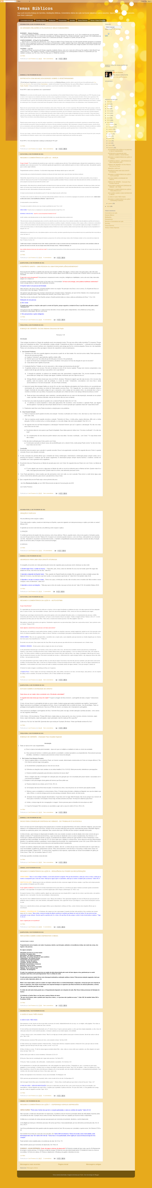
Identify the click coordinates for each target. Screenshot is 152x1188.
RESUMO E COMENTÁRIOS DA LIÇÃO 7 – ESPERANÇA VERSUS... (119, 200)
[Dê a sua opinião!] (61, 59)
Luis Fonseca (119, 72)
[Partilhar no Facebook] (64, 59)
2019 (108, 104)
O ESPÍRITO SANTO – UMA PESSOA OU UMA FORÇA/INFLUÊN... (119, 161)
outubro (110, 129)
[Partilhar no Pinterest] (66, 59)
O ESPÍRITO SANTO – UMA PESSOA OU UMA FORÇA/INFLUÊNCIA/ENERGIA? (49, 266)
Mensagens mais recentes (30, 1164)
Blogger (97, 1175)
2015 (108, 113)
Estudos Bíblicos (41, 20)
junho (110, 138)
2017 (108, 108)
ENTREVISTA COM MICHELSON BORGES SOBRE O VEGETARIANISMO (46, 78)
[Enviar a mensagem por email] (59, 59)
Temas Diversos (82, 20)
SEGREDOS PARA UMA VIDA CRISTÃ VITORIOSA (38, 559)
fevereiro (111, 147)
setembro (111, 131)
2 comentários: (47, 927)
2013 (108, 118)
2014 (108, 115)
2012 (108, 120)
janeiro (110, 203)
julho (109, 136)
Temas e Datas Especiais (97, 20)
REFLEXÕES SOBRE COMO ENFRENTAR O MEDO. (39, 936)
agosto (110, 134)
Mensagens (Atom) (32, 1168)
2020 (108, 101)
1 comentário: (47, 591)
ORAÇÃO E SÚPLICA (28, 513)
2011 (108, 122)
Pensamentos (63, 20)
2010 (108, 206)
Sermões (72, 20)
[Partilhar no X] (63, 59)
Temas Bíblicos (35, 8)
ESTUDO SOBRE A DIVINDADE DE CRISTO (36, 689)
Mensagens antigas (93, 1164)
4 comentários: (47, 257)
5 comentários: (47, 1095)
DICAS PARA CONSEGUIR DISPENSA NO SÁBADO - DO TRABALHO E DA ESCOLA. (51, 821)
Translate (118, 29)
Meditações (52, 20)
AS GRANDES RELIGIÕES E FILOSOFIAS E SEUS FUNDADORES (44, 28)
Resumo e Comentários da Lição (114, 221)
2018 (108, 106)
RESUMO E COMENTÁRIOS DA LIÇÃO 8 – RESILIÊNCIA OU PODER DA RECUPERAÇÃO (53, 871)
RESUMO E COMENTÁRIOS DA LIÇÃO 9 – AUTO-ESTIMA (41, 600)
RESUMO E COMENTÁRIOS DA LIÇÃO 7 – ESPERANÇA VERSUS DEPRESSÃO (49, 1104)
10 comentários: (48, 550)
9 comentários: (47, 319)
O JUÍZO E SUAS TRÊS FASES (31, 1014)
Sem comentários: (48, 58)
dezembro (111, 124)
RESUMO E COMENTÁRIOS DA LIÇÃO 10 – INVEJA (39, 158)
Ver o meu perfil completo (120, 77)
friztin (81, 1175)
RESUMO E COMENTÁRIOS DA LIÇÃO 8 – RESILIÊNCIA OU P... (119, 190)
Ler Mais (22, 55)
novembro (111, 127)
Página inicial (63, 1164)
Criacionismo (44, 84)
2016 (108, 111)
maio (109, 140)
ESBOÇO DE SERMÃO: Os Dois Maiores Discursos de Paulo (42, 328)
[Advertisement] (61, 68)
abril (109, 143)
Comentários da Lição (26, 20)
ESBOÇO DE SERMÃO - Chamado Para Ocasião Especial (41, 737)
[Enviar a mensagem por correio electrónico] (56, 58)
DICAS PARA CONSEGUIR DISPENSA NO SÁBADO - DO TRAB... (119, 186)
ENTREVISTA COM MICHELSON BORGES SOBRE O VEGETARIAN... (119, 154)
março (110, 145)
